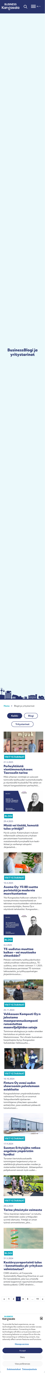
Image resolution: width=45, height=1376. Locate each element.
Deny (22, 1357)
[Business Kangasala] (10, 7)
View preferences (22, 1363)
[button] (41, 1318)
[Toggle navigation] (33, 7)
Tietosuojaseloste (29, 1369)
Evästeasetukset (14, 1369)
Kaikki (14, 715)
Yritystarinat (22, 724)
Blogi (31, 715)
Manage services (22, 1344)
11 (37, 1298)
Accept (22, 1350)
